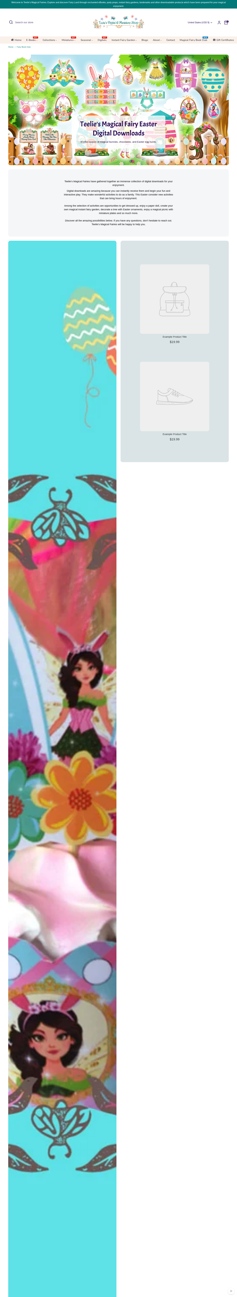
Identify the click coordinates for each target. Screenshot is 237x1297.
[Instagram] (115, 680)
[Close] (146, 609)
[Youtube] (110, 680)
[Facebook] (106, 680)
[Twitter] (129, 680)
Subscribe (118, 670)
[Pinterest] (124, 680)
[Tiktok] (120, 680)
